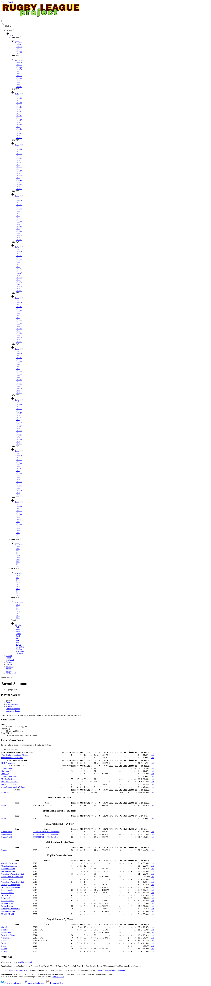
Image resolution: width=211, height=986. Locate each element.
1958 (18, 335)
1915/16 (19, 120)
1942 (18, 258)
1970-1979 (15, 395)
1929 (18, 186)
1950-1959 (15, 293)
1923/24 (19, 162)
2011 (17, 578)
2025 (18, 616)
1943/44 (19, 264)
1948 (18, 284)
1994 (18, 522)
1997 (18, 533)
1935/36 (19, 222)
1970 (18, 402)
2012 (18, 580)
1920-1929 (15, 140)
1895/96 (19, 44)
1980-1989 (15, 446)
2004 (18, 555)
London (4, 940)
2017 (18, 591)
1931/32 (19, 205)
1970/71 (19, 404)
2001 (18, 549)
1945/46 (19, 273)
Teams (8, 669)
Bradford (4, 930)
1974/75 (19, 422)
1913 (18, 109)
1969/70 (19, 393)
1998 (18, 535)
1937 (18, 229)
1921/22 (19, 154)
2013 (18, 582)
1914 (18, 114)
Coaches (9, 664)
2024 (18, 613)
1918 (18, 131)
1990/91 (19, 506)
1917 (18, 127)
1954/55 (19, 320)
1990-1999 (15, 497)
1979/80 (19, 444)
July (17, 642)
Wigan (3, 943)
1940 (18, 249)
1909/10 (19, 87)
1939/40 (19, 240)
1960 (18, 351)
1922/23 (19, 158)
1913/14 (19, 111)
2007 (18, 562)
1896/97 (19, 47)
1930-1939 (15, 191)
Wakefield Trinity (8, 935)
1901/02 (19, 65)
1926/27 (19, 175)
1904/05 (19, 71)
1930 (18, 198)
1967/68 (19, 384)
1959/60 (19, 342)
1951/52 (19, 307)
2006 (18, 560)
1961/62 (19, 358)
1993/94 (19, 519)
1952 (18, 309)
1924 (18, 165)
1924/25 (19, 167)
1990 (18, 504)
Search (3, 677)
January (19, 629)
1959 (18, 339)
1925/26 (19, 171)
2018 (18, 593)
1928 (18, 182)
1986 (18, 479)
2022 (18, 609)
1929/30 (19, 189)
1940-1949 (15, 242)
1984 (18, 471)
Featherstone (6, 932)
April (18, 636)
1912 (18, 105)
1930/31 (19, 200)
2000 (18, 546)
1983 (18, 466)
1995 (18, 526)
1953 (18, 313)
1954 (18, 318)
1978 (18, 437)
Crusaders (5, 927)
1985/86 (19, 477)
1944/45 (19, 269)
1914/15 (19, 116)
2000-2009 (15, 539)
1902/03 (19, 67)
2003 (18, 553)
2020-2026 (15, 598)
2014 (18, 584)
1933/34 (19, 213)
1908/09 (19, 82)
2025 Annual (11, 673)
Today (18, 627)
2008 (18, 564)
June (17, 640)
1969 (18, 391)
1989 (18, 493)
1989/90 (19, 495)
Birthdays (14, 620)
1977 (18, 433)
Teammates (10, 706)
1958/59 (19, 337)
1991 (18, 508)
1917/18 (19, 129)
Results (8, 658)
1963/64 (19, 366)
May (17, 638)
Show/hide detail (11, 750)
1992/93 (19, 515)
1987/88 (19, 486)
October (19, 649)
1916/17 (19, 124)
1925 (18, 169)
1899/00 (19, 53)
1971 (18, 406)
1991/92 (19, 511)
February (19, 631)
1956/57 (19, 329)
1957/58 (19, 333)
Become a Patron (56, 983)
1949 (18, 288)
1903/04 (19, 69)
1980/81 (19, 455)
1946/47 (19, 278)
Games (8, 702)
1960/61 (19, 353)
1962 (18, 360)
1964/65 (19, 371)
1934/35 (19, 218)
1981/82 (19, 460)
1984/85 (19, 473)
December (20, 653)
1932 (18, 207)
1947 (18, 280)
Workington (6, 938)
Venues (8, 671)
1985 (18, 475)
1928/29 (19, 184)
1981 (18, 457)
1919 (18, 135)
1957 (18, 331)
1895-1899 (15, 37)
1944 (18, 267)
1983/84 (19, 468)
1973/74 (19, 417)
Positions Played (12, 704)
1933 (18, 211)
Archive (9, 30)
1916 (18, 122)
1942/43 (19, 260)
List (152, 755)
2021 (18, 607)
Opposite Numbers (13, 709)
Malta (3, 805)
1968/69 (19, 388)
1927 (18, 178)
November (20, 651)
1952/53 (19, 311)
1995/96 (19, 528)
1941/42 (19, 256)
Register (11, 2)
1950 (18, 300)
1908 (18, 80)
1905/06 (19, 73)
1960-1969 (15, 344)
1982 (18, 462)
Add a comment (25, 962)
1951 (18, 304)
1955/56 (19, 324)
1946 (18, 275)
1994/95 (19, 524)
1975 (18, 424)
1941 (18, 253)
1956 (18, 326)
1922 (18, 156)
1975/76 (19, 426)
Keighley (4, 951)
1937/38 (19, 231)
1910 (18, 96)
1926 (18, 173)
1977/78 (19, 435)
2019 (18, 595)
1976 (18, 428)
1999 (18, 537)
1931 (18, 202)
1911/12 (19, 103)
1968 (18, 386)
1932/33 (19, 209)
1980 (18, 453)
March (18, 634)
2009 (18, 566)
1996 (18, 530)
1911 (17, 100)
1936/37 (19, 226)
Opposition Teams (13, 711)
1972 (18, 411)
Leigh (3, 946)
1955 (18, 322)
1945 (18, 271)
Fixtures (9, 656)
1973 (18, 415)
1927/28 (19, 180)
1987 (18, 484)
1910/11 (19, 98)
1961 (18, 355)
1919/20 (19, 138)
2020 (18, 605)
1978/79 (19, 439)
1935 (18, 220)
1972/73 (19, 413)
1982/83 (19, 464)
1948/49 (19, 286)
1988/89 (19, 490)
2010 (18, 575)
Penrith (4, 850)
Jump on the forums (36, 983)
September (20, 647)
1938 (18, 233)
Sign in (3, 2)
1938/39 (19, 235)
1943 (18, 262)
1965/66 (19, 375)
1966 (18, 377)
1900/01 (19, 62)
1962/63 (19, 362)
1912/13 (19, 107)
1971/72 (19, 409)
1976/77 (19, 431)
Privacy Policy (58, 977)
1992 (18, 513)
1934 (18, 216)
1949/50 (19, 291)
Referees (9, 667)
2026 (18, 618)
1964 (18, 369)
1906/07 (19, 76)
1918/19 (19, 133)
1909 (18, 84)
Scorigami (10, 660)
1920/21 (19, 149)
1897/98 (19, 49)
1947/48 (19, 282)
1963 (18, 364)
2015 (18, 586)
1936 (18, 224)
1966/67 (19, 380)
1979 (18, 442)
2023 (18, 611)
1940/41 (19, 251)
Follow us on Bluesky (12, 983)
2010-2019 (15, 569)
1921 (18, 151)
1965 (18, 373)
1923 (18, 160)
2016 (18, 589)
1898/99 (19, 51)
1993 (18, 517)
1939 (18, 237)
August (18, 645)
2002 (18, 551)
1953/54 (19, 315)
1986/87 (19, 482)
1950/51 (19, 302)
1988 (18, 488)
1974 (18, 420)
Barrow (4, 949)
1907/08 (19, 78)
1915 (18, 118)
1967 (18, 382)
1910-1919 (15, 89)
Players (8, 662)
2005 (18, 557)
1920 (18, 147)
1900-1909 (15, 56)
